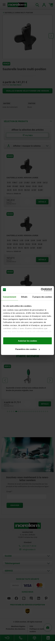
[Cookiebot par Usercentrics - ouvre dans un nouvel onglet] (41, 289)
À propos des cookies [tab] (42, 297)
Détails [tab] (24, 297)
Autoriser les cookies (27, 341)
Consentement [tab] (9, 297)
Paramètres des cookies (26, 349)
